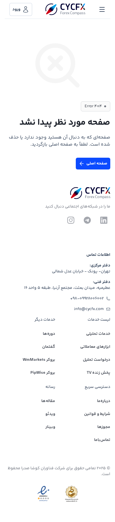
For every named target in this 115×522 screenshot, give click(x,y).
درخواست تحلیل (96, 360)
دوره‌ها (49, 334)
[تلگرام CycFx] (87, 220)
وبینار (50, 427)
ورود (16, 9)
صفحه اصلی (96, 163)
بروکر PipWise (42, 373)
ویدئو (50, 414)
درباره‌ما (103, 401)
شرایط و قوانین (97, 414)
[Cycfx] (65, 9)
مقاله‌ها (48, 401)
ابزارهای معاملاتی (95, 347)
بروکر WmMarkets (39, 360)
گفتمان (48, 347)
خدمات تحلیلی (98, 334)
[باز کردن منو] (102, 9)
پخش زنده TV (98, 373)
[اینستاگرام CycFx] (70, 220)
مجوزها (103, 427)
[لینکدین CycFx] (103, 220)
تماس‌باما (102, 440)
